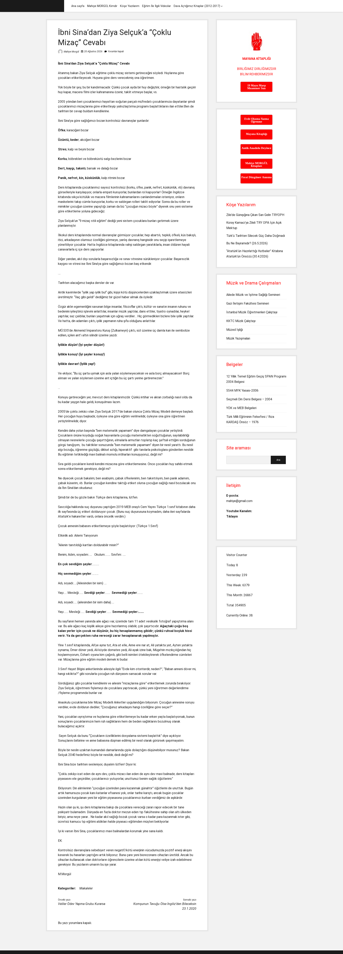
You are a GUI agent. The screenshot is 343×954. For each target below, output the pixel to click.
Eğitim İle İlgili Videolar (156, 6)
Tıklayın (232, 516)
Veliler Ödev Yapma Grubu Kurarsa (81, 904)
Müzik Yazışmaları (238, 338)
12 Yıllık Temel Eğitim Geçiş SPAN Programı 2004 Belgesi (256, 379)
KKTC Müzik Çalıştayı (240, 321)
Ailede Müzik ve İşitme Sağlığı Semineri (253, 295)
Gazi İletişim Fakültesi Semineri (247, 303)
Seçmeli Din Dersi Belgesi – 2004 (249, 399)
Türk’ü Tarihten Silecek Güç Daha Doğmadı (255, 236)
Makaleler (86, 888)
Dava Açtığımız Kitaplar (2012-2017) (197, 6)
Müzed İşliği (234, 330)
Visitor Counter (236, 555)
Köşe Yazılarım (129, 6)
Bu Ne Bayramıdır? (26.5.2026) (247, 243)
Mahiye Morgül (71, 51)
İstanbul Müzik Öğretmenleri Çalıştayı (251, 312)
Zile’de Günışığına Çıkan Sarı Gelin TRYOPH (255, 215)
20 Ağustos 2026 (93, 51)
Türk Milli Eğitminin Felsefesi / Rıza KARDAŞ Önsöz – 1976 (250, 419)
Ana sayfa (77, 6)
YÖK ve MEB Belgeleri (241, 408)
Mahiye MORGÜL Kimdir (102, 6)
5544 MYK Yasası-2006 (242, 390)
